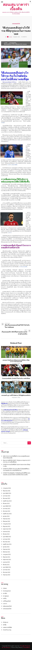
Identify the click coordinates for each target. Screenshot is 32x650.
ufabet (5, 588)
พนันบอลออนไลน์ (7, 606)
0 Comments (24, 36)
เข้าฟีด (4, 624)
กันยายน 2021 (6, 549)
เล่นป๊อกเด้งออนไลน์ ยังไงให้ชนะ (10, 409)
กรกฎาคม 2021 (7, 554)
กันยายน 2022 (6, 518)
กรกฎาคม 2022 (7, 524)
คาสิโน (4, 598)
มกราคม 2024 (6, 496)
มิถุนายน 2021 (6, 557)
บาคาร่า (5, 603)
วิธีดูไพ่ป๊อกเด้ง (4, 403)
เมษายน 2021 (6, 562)
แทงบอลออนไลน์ (16, 23)
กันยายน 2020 (6, 574)
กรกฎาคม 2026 (7, 488)
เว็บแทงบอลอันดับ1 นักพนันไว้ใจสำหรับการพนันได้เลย (16, 378)
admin (10, 36)
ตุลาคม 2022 (6, 516)
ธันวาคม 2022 (6, 511)
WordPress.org (7, 630)
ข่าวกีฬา (5, 593)
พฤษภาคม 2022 (7, 529)
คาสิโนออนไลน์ (6, 601)
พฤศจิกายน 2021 (7, 544)
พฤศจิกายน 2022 (7, 513)
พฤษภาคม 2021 (7, 559)
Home (5, 42)
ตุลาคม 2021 (6, 547)
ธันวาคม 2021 (6, 541)
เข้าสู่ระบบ (5, 622)
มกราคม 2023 (6, 508)
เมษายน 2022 (6, 531)
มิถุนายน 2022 (6, 526)
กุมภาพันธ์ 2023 (7, 506)
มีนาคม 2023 (6, 503)
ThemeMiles (26, 647)
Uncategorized (7, 591)
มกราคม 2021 (6, 569)
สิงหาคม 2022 (6, 521)
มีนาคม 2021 (6, 564)
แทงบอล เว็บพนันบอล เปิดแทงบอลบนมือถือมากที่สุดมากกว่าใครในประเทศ (16, 360)
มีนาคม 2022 (6, 534)
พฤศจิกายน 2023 (7, 501)
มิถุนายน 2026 (6, 490)
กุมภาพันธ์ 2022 (7, 536)
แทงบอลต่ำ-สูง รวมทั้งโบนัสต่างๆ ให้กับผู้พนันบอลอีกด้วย (16, 395)
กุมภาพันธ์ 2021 (7, 567)
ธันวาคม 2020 (6, 572)
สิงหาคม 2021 (6, 552)
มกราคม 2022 (6, 539)
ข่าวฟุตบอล (6, 596)
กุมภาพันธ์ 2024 (7, 493)
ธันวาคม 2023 (6, 498)
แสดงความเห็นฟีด (7, 627)
